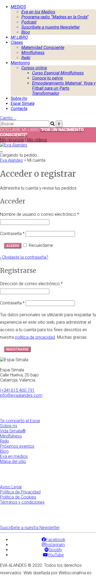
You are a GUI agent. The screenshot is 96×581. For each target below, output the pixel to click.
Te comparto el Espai (20, 420)
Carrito (8, 117)
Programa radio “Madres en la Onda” (55, 17)
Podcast (29, 22)
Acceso (12, 246)
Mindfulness (33, 52)
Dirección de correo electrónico (31, 283)
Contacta (19, 108)
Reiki (25, 57)
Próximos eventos (17, 446)
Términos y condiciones (22, 502)
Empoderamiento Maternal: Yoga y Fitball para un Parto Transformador (63, 88)
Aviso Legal (11, 486)
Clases (17, 42)
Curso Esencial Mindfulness (58, 73)
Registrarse (17, 349)
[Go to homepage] (13, 145)
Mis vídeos (37, 139)
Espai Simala (22, 103)
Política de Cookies (18, 497)
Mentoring (20, 62)
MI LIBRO (19, 37)
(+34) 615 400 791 (17, 390)
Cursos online (34, 67)
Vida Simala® (13, 430)
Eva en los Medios (38, 11)
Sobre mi (19, 98)
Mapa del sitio (13, 461)
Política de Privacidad (20, 492)
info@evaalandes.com (21, 395)
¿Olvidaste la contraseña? (24, 257)
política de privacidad (35, 337)
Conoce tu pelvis (47, 78)
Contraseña (12, 233)
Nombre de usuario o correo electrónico (39, 214)
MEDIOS (18, 6)
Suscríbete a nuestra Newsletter (50, 27)
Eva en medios (14, 456)
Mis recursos (12, 139)
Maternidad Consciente (42, 47)
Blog (25, 32)
